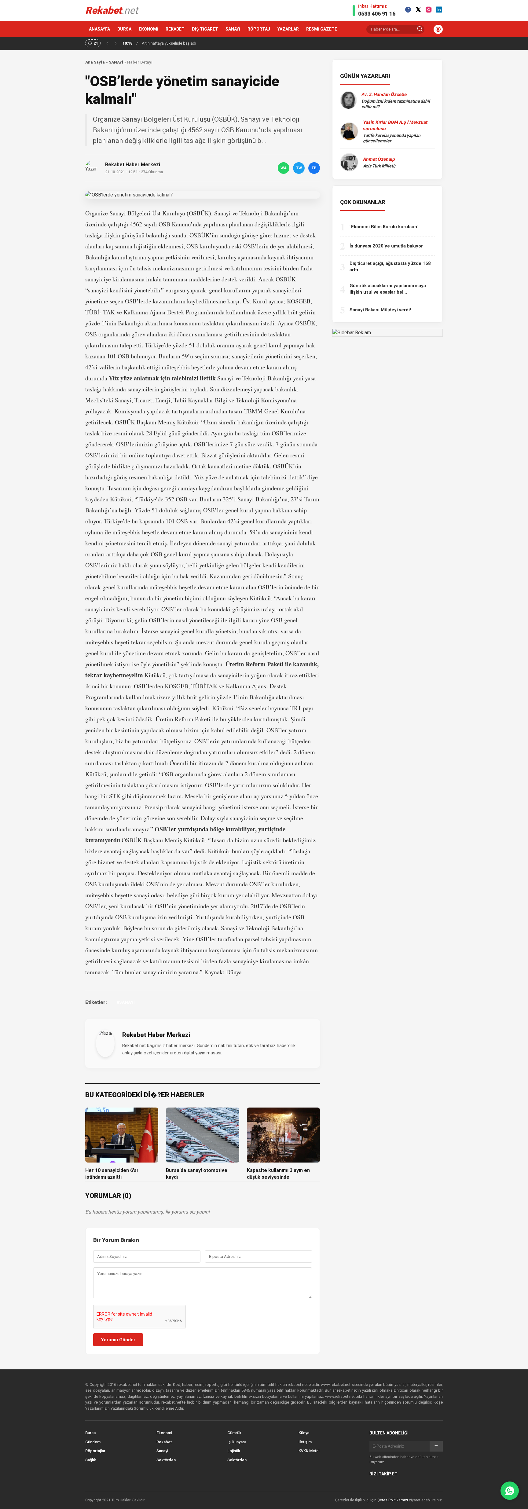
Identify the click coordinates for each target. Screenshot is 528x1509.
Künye (304, 1432)
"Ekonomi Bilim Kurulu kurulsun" (384, 226)
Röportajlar (95, 1451)
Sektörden (166, 1460)
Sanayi (162, 1451)
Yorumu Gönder (118, 1339)
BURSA (124, 29)
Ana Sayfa (95, 62)
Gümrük (234, 1432)
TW (299, 168)
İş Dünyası (236, 1442)
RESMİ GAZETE (321, 29)
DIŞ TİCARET (205, 29)
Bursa (90, 1432)
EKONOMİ (148, 29)
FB (314, 168)
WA (283, 168)
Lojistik (233, 1451)
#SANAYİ (126, 1002)
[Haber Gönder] (510, 1491)
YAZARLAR (288, 29)
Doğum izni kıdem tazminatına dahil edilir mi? (395, 104)
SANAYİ (233, 29)
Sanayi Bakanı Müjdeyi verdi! (380, 310)
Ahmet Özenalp (379, 159)
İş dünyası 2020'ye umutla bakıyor (386, 246)
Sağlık (90, 1460)
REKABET (175, 29)
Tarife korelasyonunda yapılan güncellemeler (391, 138)
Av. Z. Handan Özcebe (384, 94)
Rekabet (164, 1442)
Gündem (93, 1442)
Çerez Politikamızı (392, 1500)
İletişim (305, 1442)
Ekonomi (164, 1432)
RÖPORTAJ (259, 29)
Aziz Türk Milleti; (379, 165)
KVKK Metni (309, 1451)
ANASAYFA (99, 29)
